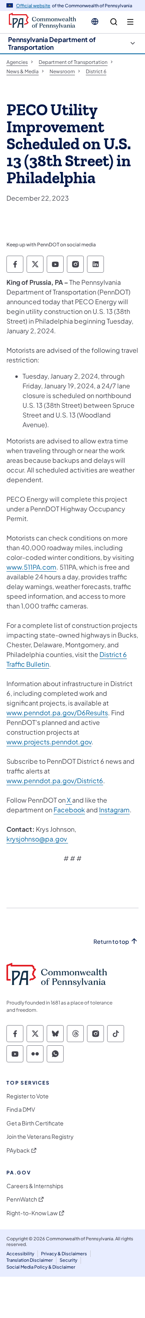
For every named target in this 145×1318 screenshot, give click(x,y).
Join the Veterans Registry (40, 1136)
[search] (114, 22)
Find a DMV (20, 1109)
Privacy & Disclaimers (64, 1253)
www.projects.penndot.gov (48, 741)
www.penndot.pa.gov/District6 (54, 780)
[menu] (130, 22)
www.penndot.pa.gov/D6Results (57, 712)
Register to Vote (27, 1096)
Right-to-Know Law (32, 1213)
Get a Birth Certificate (35, 1123)
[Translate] (94, 21)
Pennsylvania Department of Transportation (52, 43)
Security (68, 1260)
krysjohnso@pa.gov (37, 839)
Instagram (114, 809)
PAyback (18, 1150)
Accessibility (20, 1253)
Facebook (69, 809)
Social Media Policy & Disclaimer (40, 1266)
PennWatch (21, 1199)
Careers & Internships (34, 1185)
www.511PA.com (31, 567)
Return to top (111, 941)
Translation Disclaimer (29, 1260)
